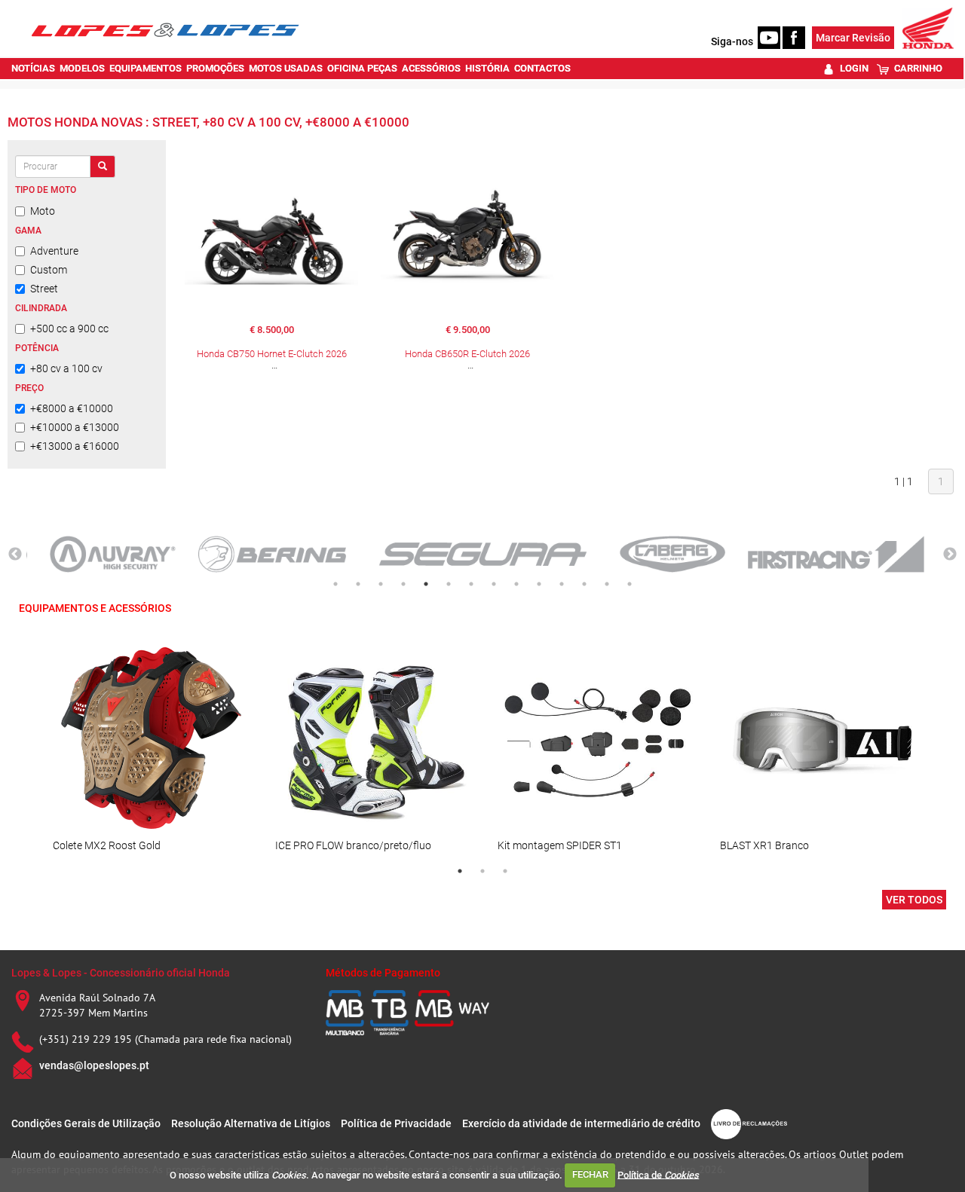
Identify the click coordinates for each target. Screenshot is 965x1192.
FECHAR (590, 1174)
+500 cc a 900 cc (69, 328)
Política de (658, 1174)
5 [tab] (425, 583)
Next (949, 554)
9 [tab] (516, 583)
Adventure (54, 251)
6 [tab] (448, 583)
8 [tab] (493, 583)
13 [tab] (606, 583)
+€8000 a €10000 (71, 408)
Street (44, 289)
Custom (48, 270)
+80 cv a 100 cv (66, 368)
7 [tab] (471, 583)
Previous (15, 554)
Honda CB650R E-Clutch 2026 (467, 353)
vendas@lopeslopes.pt (94, 1065)
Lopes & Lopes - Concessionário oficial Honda (120, 973)
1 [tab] (335, 583)
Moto (42, 211)
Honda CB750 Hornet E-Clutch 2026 (272, 353)
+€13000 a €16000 (74, 446)
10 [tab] (539, 583)
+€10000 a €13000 (74, 427)
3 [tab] (380, 583)
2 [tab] (358, 583)
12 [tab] (584, 583)
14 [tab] (629, 583)
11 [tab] (561, 583)
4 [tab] (403, 583)
